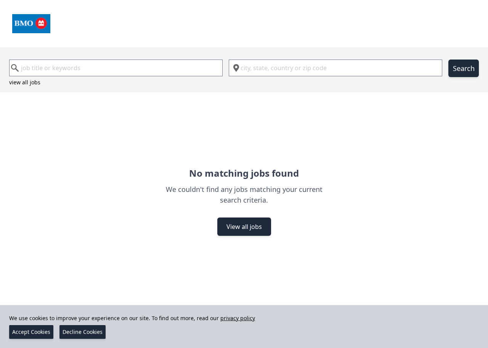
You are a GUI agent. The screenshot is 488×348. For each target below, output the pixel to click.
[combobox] (116, 68)
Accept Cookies (31, 331)
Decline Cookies (83, 331)
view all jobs (24, 82)
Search (464, 68)
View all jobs (244, 226)
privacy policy (237, 318)
